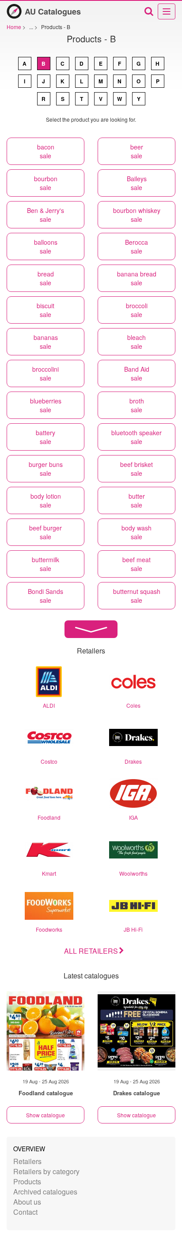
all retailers (91, 951)
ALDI (49, 705)
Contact (25, 1212)
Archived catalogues (45, 1192)
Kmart (49, 873)
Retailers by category (46, 1171)
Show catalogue (45, 1115)
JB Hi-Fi (133, 929)
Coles (133, 705)
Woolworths (133, 873)
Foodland (49, 817)
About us (27, 1202)
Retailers (27, 1161)
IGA (133, 817)
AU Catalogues (53, 11)
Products (27, 1181)
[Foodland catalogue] (45, 1031)
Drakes (133, 761)
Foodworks (49, 929)
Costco (49, 761)
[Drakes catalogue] (136, 1031)
